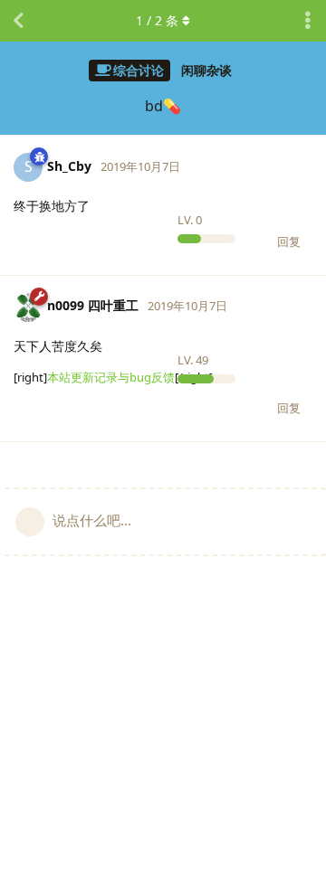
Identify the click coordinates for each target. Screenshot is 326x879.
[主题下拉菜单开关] (308, 21)
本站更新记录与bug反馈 (111, 377)
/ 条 (157, 20)
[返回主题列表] (18, 21)
